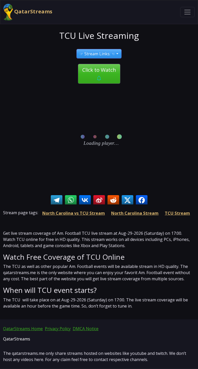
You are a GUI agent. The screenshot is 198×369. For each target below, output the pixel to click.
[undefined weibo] (99, 200)
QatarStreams (32, 11)
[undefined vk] (85, 200)
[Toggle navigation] (187, 12)
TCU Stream (177, 213)
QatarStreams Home (23, 328)
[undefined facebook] (141, 200)
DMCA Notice (85, 328)
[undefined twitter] (127, 200)
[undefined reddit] (113, 200)
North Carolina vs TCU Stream (73, 213)
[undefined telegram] (56, 200)
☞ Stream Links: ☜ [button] (97, 54)
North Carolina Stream (135, 213)
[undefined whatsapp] (71, 200)
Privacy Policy (58, 328)
